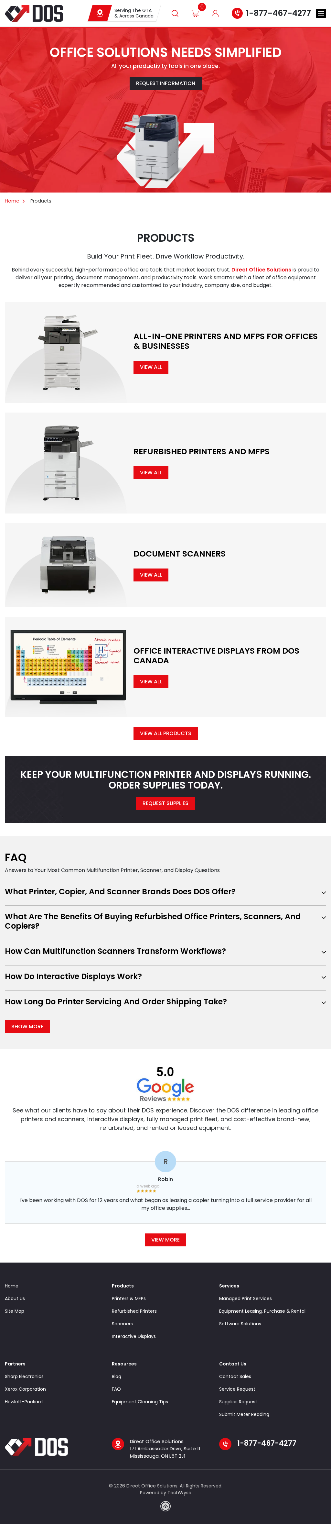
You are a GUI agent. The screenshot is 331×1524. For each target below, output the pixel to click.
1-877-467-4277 (278, 13)
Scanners (122, 1323)
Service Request (237, 1389)
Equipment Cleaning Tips (140, 1401)
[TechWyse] (165, 1506)
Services (229, 1286)
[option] (165, 1190)
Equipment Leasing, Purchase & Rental (262, 1311)
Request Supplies (165, 803)
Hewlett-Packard (24, 1401)
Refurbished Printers (134, 1311)
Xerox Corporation (25, 1389)
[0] (195, 13)
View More (165, 1239)
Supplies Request (238, 1401)
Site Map (14, 1311)
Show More (27, 1026)
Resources (124, 1364)
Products (123, 1286)
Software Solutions (240, 1323)
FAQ (116, 1389)
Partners (15, 1364)
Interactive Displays (134, 1336)
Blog (116, 1376)
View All (151, 367)
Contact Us (232, 1364)
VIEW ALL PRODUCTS (165, 733)
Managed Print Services (245, 1298)
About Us (15, 1298)
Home (12, 200)
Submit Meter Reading (244, 1414)
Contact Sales (235, 1376)
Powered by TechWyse (165, 1492)
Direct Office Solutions (261, 269)
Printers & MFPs (129, 1298)
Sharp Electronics (24, 1376)
